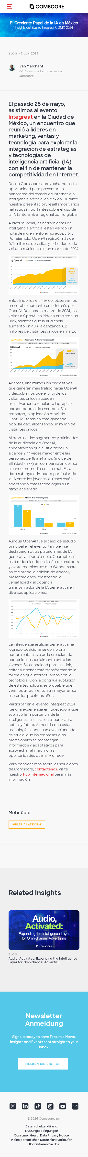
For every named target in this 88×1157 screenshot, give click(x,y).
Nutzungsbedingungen (41, 1131)
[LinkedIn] (25, 1108)
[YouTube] (62, 1108)
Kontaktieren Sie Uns (44, 1144)
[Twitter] (13, 1108)
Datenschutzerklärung (41, 1126)
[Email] (75, 1108)
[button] (9, 6)
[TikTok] (37, 1108)
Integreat (21, 117)
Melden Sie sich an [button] (43, 1064)
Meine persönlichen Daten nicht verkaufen (41, 1140)
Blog (13, 53)
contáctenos (46, 769)
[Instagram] (50, 1108)
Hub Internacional (38, 774)
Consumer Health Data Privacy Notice (41, 1135)
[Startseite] (47, 6)
